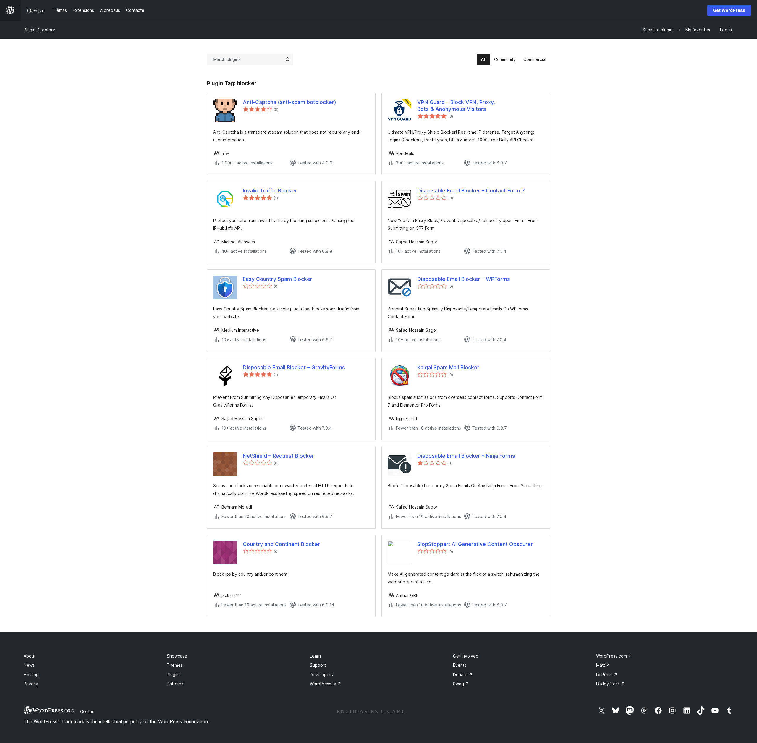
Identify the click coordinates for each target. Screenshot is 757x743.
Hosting (31, 674)
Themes (175, 665)
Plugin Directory (39, 29)
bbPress (606, 674)
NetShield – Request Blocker (278, 456)
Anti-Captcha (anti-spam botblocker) (289, 102)
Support (318, 665)
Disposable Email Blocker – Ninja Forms (466, 456)
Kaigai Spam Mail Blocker (448, 367)
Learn (315, 655)
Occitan (87, 711)
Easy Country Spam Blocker (277, 279)
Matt (603, 665)
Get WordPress (729, 10)
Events (459, 665)
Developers (321, 674)
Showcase (177, 655)
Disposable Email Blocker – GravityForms (294, 367)
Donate (463, 674)
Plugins (174, 674)
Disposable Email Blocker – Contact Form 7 (471, 190)
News (29, 665)
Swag (461, 683)
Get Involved (465, 655)
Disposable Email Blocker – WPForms (463, 279)
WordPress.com (614, 655)
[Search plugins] (287, 59)
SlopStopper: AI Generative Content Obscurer (475, 544)
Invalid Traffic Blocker (270, 190)
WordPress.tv (325, 683)
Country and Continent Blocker (281, 544)
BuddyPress (610, 683)
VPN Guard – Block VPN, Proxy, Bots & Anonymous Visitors (456, 105)
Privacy (31, 683)
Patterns (175, 683)
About (29, 655)
